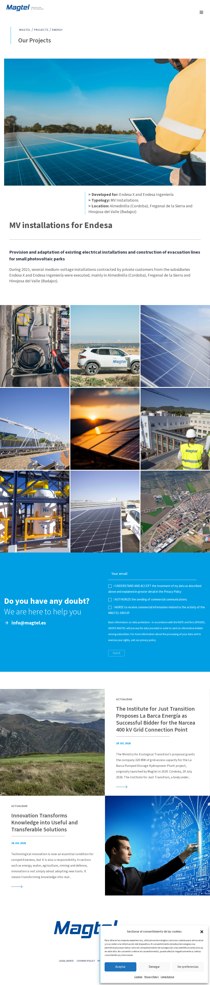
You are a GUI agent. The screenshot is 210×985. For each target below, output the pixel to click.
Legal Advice (167, 977)
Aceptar (120, 967)
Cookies (138, 977)
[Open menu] (201, 12)
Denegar (154, 967)
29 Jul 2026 (123, 743)
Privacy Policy (151, 977)
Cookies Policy (86, 960)
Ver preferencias (188, 967)
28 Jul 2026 (18, 843)
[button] (202, 932)
